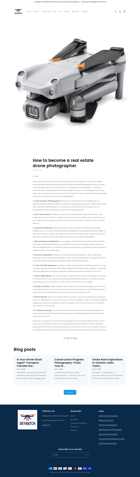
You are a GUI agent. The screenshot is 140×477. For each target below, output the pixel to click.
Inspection (73, 430)
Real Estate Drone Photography (110, 430)
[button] (36, 11)
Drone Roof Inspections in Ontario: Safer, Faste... (107, 363)
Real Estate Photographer (108, 434)
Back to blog (71, 338)
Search (72, 416)
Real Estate (74, 419)
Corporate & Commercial (78, 423)
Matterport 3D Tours (106, 420)
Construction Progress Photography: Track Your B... (69, 363)
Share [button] (37, 176)
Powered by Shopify (85, 472)
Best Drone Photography (108, 425)
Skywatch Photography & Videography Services (66, 472)
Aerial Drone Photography (108, 416)
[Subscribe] (86, 455)
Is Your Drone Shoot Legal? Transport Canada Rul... (29, 363)
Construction (74, 427)
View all (70, 392)
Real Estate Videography (108, 443)
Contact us (46, 425)
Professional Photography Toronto (111, 439)
